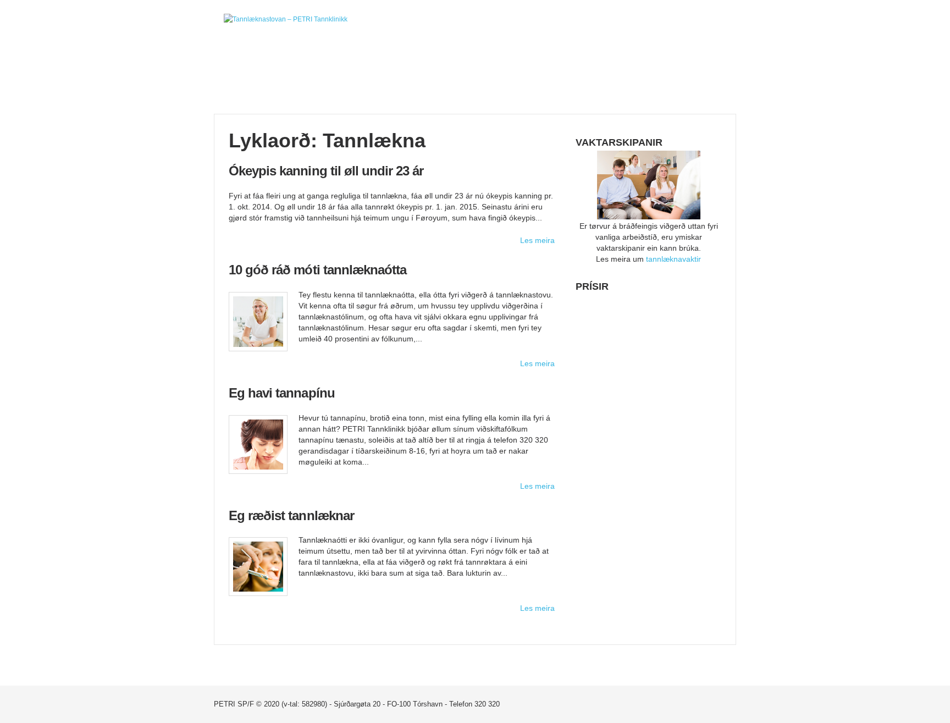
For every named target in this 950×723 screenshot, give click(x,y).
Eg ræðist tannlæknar (291, 515)
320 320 (487, 704)
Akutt (431, 81)
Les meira (537, 240)
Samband (605, 81)
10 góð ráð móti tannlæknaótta (317, 269)
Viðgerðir (517, 81)
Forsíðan (257, 81)
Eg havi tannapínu (282, 392)
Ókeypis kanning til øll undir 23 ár (326, 170)
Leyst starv (692, 81)
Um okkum (344, 81)
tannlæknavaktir (673, 259)
